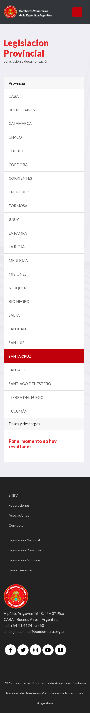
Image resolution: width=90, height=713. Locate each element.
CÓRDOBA (18, 164)
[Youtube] (48, 649)
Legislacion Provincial (25, 550)
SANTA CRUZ (20, 356)
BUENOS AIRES (22, 110)
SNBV (13, 495)
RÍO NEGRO (19, 301)
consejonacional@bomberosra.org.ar (34, 631)
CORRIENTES (20, 178)
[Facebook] (10, 649)
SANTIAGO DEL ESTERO (30, 383)
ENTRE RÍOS (19, 192)
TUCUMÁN (18, 411)
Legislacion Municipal (25, 560)
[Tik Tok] (60, 649)
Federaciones (19, 505)
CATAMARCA (20, 123)
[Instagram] (35, 649)
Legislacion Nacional (24, 540)
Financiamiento (20, 570)
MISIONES (18, 274)
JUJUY (14, 219)
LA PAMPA (18, 233)
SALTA (14, 315)
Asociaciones (19, 515)
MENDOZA (18, 260)
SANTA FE (17, 370)
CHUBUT (16, 151)
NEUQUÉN (18, 288)
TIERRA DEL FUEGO (26, 397)
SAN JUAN (17, 329)
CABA (14, 96)
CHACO (15, 137)
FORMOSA (18, 205)
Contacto (16, 525)
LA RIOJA (17, 246)
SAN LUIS (16, 342)
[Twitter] (23, 649)
